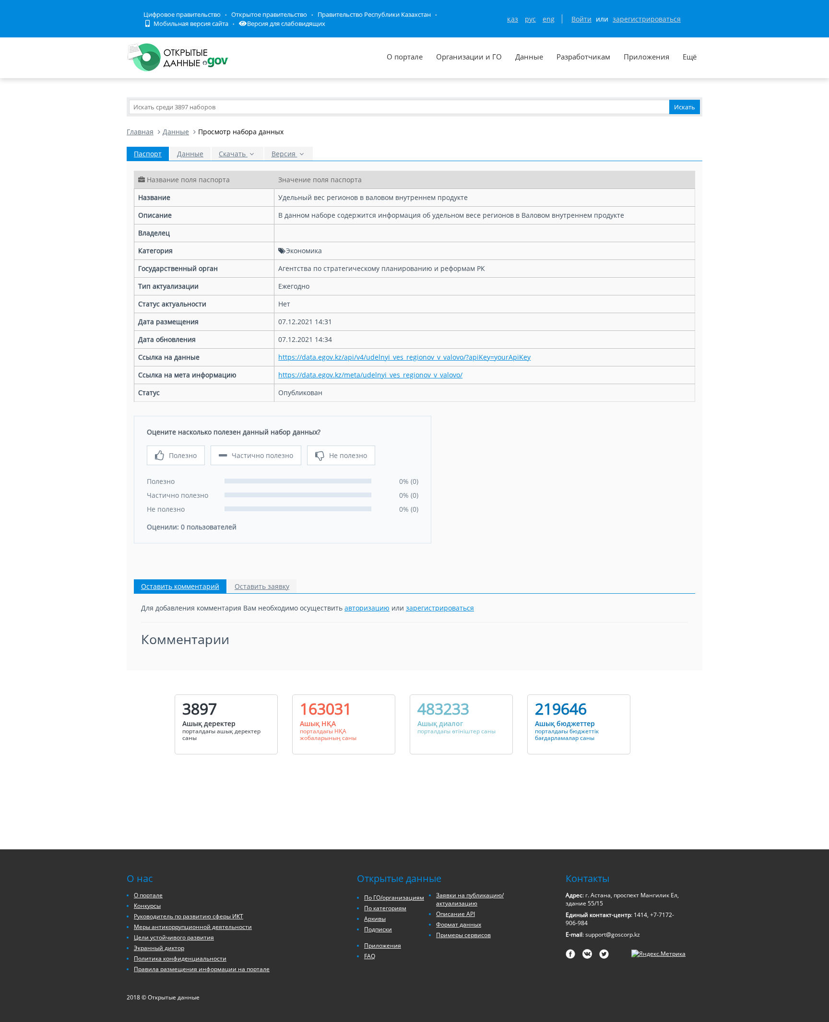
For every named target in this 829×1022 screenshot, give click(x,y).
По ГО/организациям (394, 897)
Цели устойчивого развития (174, 937)
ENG (549, 18)
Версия (284, 153)
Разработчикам (583, 56)
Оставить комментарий (180, 586)
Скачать (233, 153)
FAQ (369, 956)
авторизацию (367, 607)
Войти (581, 18)
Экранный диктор (159, 948)
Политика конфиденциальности (180, 958)
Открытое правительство (269, 14)
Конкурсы (147, 906)
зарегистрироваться (647, 18)
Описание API (455, 914)
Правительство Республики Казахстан (374, 14)
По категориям (385, 908)
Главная (140, 131)
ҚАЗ (512, 18)
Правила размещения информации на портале (202, 969)
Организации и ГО (469, 56)
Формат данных (458, 924)
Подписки (378, 929)
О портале (405, 56)
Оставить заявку (262, 586)
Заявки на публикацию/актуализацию (470, 899)
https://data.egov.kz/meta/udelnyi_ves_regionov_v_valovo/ (370, 374)
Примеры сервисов (463, 935)
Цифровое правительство (182, 14)
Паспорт (148, 153)
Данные (529, 56)
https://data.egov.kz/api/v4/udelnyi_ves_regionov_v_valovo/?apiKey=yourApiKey (404, 357)
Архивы (375, 919)
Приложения (646, 56)
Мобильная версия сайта (190, 23)
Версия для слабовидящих (286, 23)
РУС (530, 18)
